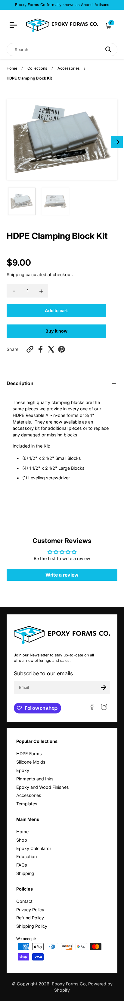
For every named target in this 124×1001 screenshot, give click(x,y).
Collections (37, 68)
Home (12, 68)
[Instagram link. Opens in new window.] (104, 707)
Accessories (68, 68)
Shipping (15, 274)
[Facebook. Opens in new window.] (40, 349)
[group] (22, 201)
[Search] (108, 49)
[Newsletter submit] (103, 687)
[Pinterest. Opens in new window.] (61, 349)
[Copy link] (30, 349)
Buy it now (56, 330)
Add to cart (56, 310)
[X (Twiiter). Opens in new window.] (51, 349)
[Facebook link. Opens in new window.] (92, 707)
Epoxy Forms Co (69, 983)
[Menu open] (14, 25)
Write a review (62, 575)
